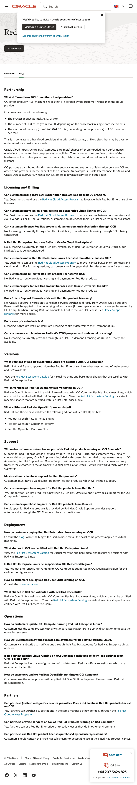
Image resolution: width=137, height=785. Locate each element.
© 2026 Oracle (11, 758)
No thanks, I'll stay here (71, 26)
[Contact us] (130, 6)
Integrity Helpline (60, 763)
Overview (9, 73)
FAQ (21, 73)
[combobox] (75, 6)
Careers (22, 763)
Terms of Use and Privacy (37, 758)
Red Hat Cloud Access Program (61, 199)
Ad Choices (9, 763)
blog (21, 537)
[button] (6, 6)
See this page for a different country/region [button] (45, 35)
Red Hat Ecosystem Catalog (32, 376)
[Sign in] (123, 6)
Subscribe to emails (38, 763)
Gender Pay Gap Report (64, 758)
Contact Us (77, 763)
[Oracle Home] (24, 6)
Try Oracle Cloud (14, 48)
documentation (28, 584)
